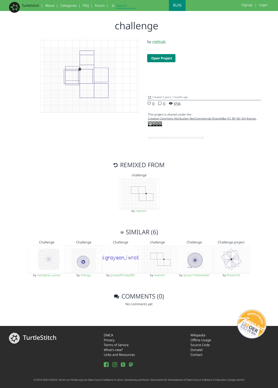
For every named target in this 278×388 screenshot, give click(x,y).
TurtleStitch (30, 5)
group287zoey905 (123, 275)
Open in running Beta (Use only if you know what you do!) (176, 137)
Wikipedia (197, 335)
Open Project (161, 58)
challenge (139, 175)
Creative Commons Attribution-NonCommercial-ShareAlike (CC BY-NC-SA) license (202, 118)
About (50, 5)
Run (177, 5)
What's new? (113, 350)
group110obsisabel (196, 275)
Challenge (46, 242)
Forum (100, 5)
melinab (159, 41)
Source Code (200, 345)
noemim (141, 211)
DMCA (108, 335)
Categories (68, 5)
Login (263, 5)
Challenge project (231, 242)
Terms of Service (116, 345)
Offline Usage (200, 340)
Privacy (109, 340)
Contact (196, 354)
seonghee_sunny (48, 275)
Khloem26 (233, 275)
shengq (86, 275)
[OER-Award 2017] (252, 323)
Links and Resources (119, 354)
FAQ (86, 5)
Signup (247, 5)
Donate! (196, 350)
